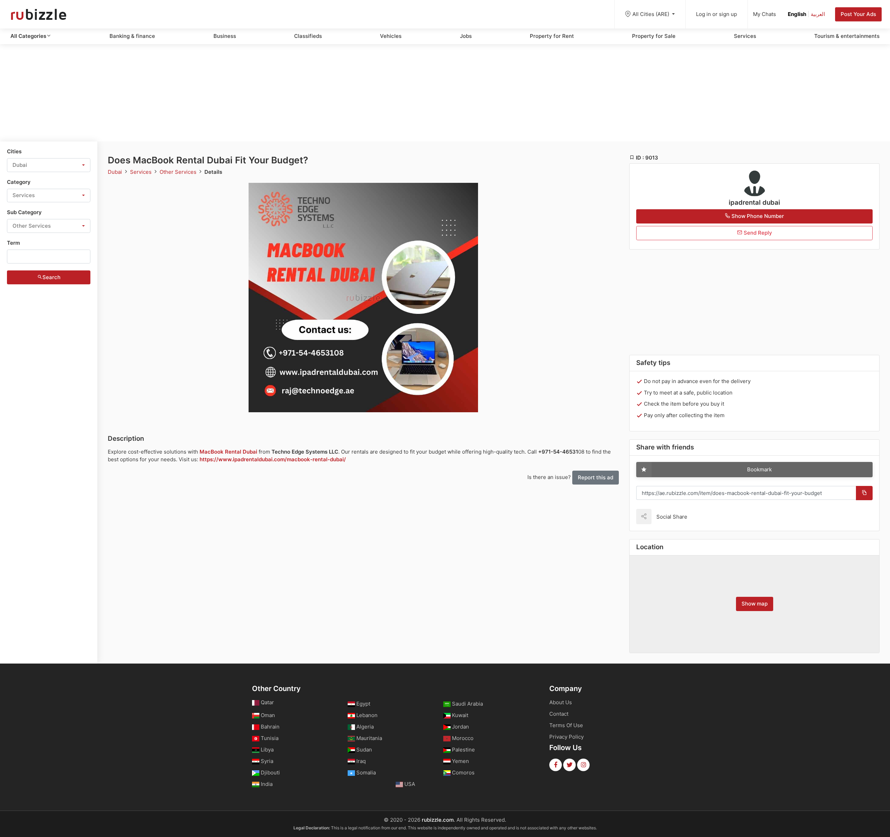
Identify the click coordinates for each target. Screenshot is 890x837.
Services (745, 36)
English (797, 14)
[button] (48, 165)
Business (224, 36)
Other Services (179, 172)
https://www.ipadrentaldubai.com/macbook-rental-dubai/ (273, 459)
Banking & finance (132, 36)
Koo (705, 516)
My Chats (764, 14)
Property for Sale (653, 36)
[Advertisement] (445, 92)
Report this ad (595, 477)
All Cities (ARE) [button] (651, 14)
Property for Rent (552, 36)
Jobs (466, 36)
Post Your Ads (858, 14)
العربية (818, 14)
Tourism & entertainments (847, 36)
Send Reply (757, 232)
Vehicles (391, 36)
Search (51, 277)
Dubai (115, 172)
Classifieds (308, 36)
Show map (755, 603)
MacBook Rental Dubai (228, 451)
